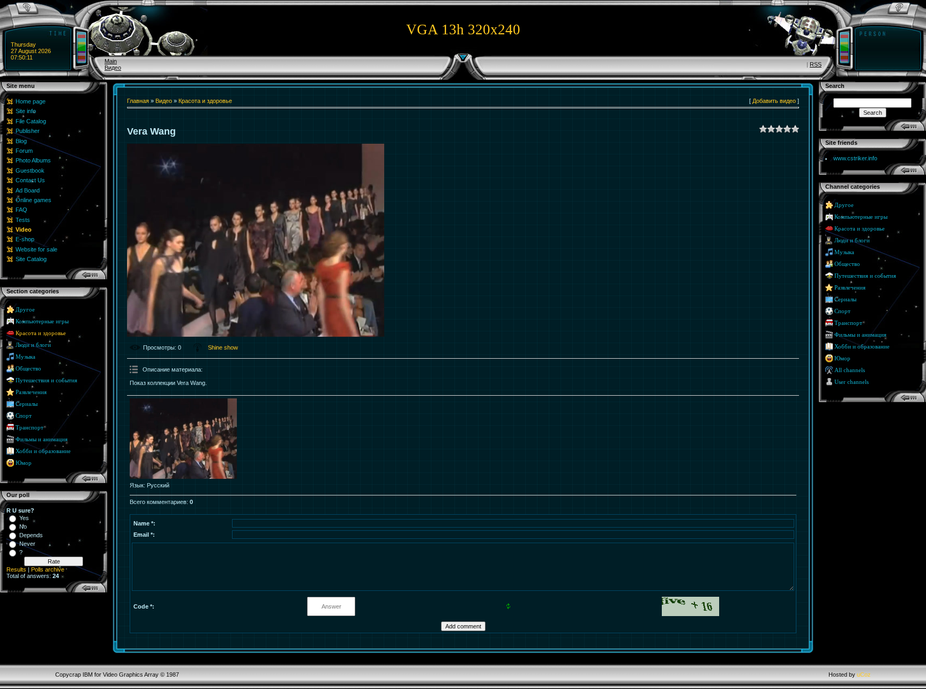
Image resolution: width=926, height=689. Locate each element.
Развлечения (31, 392)
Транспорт (29, 428)
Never (27, 543)
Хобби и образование (43, 451)
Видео (112, 67)
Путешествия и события (46, 380)
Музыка (25, 357)
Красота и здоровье (41, 333)
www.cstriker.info (855, 158)
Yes (24, 518)
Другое (25, 310)
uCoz (864, 674)
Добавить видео (774, 101)
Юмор (24, 463)
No (23, 526)
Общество (28, 369)
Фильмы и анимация (42, 439)
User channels (851, 382)
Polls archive (47, 569)
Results (16, 569)
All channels (849, 370)
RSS (816, 64)
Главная (138, 101)
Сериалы (27, 404)
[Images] (183, 438)
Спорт (24, 416)
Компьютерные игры (42, 321)
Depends (31, 535)
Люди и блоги (33, 345)
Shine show (223, 347)
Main (110, 61)
